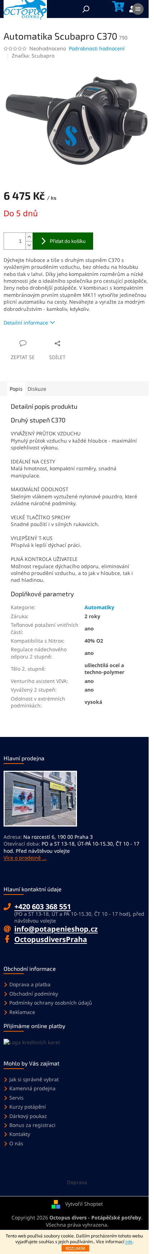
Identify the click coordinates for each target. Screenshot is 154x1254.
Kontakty (19, 1134)
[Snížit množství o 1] (29, 245)
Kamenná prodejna (32, 1088)
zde (129, 1242)
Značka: (33, 55)
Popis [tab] (16, 388)
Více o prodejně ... (25, 857)
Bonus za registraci (32, 1125)
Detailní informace (26, 322)
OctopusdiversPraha (50, 939)
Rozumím (75, 1248)
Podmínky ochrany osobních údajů (50, 1002)
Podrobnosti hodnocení (97, 48)
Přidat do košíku (68, 241)
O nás (16, 1143)
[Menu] (138, 9)
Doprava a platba (29, 984)
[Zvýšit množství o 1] (29, 237)
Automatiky (99, 607)
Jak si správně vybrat (34, 1079)
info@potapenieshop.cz (56, 929)
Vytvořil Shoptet (84, 1203)
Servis (16, 1097)
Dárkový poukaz (28, 1116)
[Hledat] (86, 9)
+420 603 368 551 (42, 906)
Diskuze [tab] (37, 388)
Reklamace (22, 1012)
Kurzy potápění (27, 1106)
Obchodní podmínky (33, 993)
